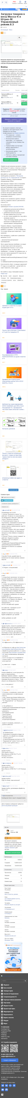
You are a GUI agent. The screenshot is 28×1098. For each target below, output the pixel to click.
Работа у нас (5, 1036)
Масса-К (21, 276)
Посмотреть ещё (13, 490)
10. (2, 748)
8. (2, 690)
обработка (20, 280)
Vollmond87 (8, 776)
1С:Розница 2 (8, 913)
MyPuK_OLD (9, 730)
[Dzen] (14, 1085)
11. (2, 763)
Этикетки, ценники (13, 894)
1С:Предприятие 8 (9, 909)
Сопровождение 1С (10, 997)
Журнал (6, 985)
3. (2, 565)
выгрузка (3, 282)
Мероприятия (8, 1011)
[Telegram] (2, 1085)
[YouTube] (2, 1090)
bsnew (6, 670)
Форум (6, 1020)
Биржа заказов (9, 1017)
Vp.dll (10, 276)
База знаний (8, 988)
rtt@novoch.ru (8, 623)
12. (2, 776)
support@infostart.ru (8, 1056)
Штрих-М (15, 276)
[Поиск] (6, 2)
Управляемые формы (15, 278)
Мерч (5, 1023)
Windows (7, 918)
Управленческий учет (10, 935)
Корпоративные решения (12, 1000)
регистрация (5, 805)
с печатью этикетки (6, 280)
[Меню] (2, 2)
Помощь (4, 1034)
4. (2, 573)
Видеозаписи (8, 1014)
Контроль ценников (8, 428)
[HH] (10, 1085)
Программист (8, 900)
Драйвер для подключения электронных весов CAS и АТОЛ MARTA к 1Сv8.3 (12, 381)
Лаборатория (8, 991)
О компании (5, 1027)
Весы (6, 894)
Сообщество (5, 1029)
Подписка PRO (6, 1031)
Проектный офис (9, 1008)
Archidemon (7, 763)
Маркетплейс (8, 1005)
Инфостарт (4, 273)
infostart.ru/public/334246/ (16, 206)
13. (2, 786)
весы (14, 280)
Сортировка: (10, 503)
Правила (4, 1033)
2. (2, 554)
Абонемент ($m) (9, 940)
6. (2, 640)
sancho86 (7, 510)
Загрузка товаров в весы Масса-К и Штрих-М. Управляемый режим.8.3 (13, 19)
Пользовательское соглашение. (10, 1071)
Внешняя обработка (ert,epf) (12, 904)
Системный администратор (12, 898)
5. (2, 623)
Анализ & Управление (11, 994)
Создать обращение (10, 1060)
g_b (5, 554)
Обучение (7, 1002)
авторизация (13, 805)
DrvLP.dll (5, 276)
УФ (8, 278)
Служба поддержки (10, 1042)
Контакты (4, 1038)
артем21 (7, 786)
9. (3, 730)
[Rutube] (6, 1090)
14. (2, 795)
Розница (3, 278)
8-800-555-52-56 (7, 1054)
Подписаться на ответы (8, 497)
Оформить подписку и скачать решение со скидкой (14, 120)
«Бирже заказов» (19, 133)
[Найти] (25, 980)
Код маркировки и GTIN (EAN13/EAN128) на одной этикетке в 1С (14, 356)
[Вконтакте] (6, 1085)
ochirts (7, 748)
